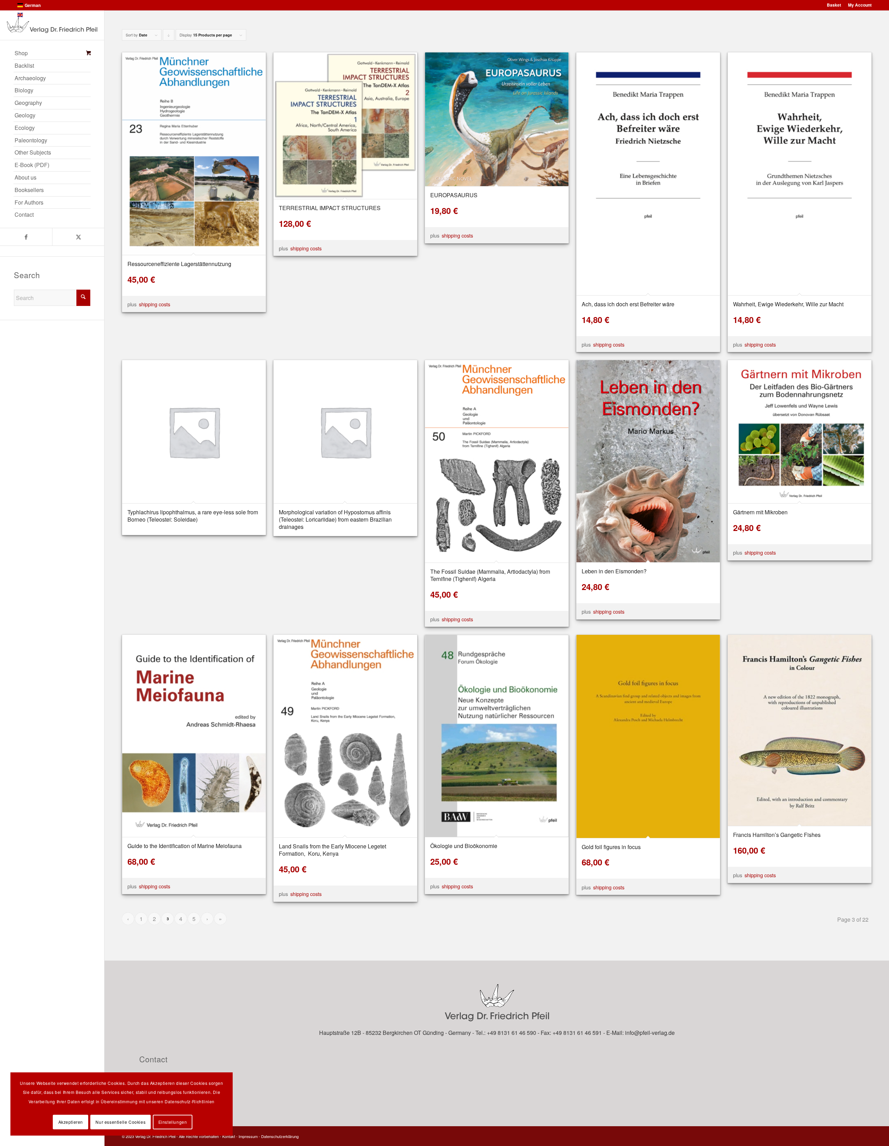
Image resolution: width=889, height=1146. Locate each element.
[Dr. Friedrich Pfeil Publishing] (52, 25)
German (33, 5)
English (32, 15)
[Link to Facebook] (26, 237)
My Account (860, 5)
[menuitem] (52, 53)
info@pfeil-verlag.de (650, 1033)
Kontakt (228, 1136)
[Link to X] (78, 237)
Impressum (248, 1136)
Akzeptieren (70, 1122)
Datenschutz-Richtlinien (190, 1101)
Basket (834, 5)
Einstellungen (172, 1122)
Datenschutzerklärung (280, 1136)
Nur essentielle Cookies (120, 1122)
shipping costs (154, 304)
